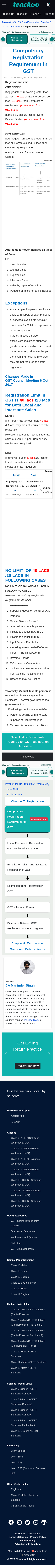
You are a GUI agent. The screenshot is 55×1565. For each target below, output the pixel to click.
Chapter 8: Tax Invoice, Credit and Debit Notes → (27, 946)
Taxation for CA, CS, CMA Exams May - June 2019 (26, 22)
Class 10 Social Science (24, 1283)
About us (20, 1533)
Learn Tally (16, 1462)
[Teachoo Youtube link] (36, 1522)
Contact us (34, 1533)
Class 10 (36, 14)
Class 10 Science (20, 1271)
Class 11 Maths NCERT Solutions (28, 1362)
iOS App (15, 1121)
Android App (17, 1116)
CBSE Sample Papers (22, 1505)
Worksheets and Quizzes (24, 1237)
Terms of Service (18, 1537)
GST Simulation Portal (22, 1249)
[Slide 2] (25, 1072)
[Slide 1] (19, 1072)
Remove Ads (27, 756)
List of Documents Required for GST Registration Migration (25, 846)
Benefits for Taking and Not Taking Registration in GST (27, 867)
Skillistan (16, 1243)
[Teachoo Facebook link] (11, 1522)
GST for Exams (12, 26)
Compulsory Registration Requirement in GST (26, 819)
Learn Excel (17, 1456)
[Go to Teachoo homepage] (26, 4)
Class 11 (22, 14)
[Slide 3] (30, 1072)
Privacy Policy (38, 1537)
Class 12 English (20, 1294)
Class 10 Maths (19, 1265)
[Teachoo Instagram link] (20, 1522)
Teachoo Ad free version (23, 1231)
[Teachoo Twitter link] (28, 1522)
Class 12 (8, 14)
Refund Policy (27, 1540)
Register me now (28, 1066)
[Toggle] (5, 4)
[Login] (48, 4)
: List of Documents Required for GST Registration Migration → (27, 741)
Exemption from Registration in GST (25, 888)
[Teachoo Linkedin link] (44, 1522)
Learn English (18, 1451)
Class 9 (49, 14)
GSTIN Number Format (21, 907)
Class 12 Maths (19, 1288)
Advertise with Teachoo (28, 1544)
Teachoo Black (31, 1020)
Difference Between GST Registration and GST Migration (25, 926)
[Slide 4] (35, 1072)
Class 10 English (20, 1277)
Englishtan (16, 1489)
